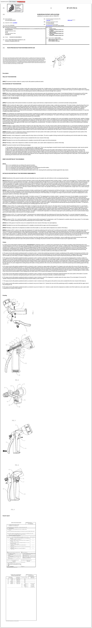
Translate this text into (5, 1)
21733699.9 (15, 22)
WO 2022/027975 (49, 25)
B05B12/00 (70, 20)
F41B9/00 (48, 20)
